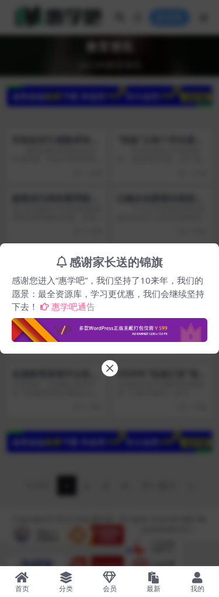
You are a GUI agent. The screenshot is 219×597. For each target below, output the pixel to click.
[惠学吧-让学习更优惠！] (109, 326)
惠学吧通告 (73, 306)
